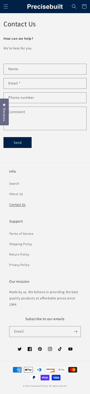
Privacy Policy (19, 265)
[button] (6, 6)
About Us (16, 194)
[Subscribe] (75, 331)
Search (14, 183)
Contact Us (17, 204)
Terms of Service (21, 234)
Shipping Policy (20, 244)
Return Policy (19, 254)
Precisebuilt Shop (39, 386)
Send (18, 142)
